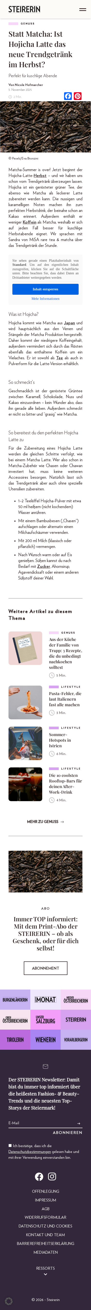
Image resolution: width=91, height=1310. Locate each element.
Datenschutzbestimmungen (29, 1152)
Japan (69, 323)
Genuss (28, 23)
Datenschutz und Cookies (45, 1226)
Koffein (29, 222)
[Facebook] (68, 96)
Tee (59, 358)
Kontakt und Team (45, 1235)
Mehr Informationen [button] (45, 299)
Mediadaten (45, 1252)
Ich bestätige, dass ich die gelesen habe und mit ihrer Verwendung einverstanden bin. (43, 1151)
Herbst (40, 176)
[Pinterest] (78, 96)
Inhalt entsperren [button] (45, 289)
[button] (8, 1301)
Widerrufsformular (45, 1217)
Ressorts (45, 1268)
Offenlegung (45, 1191)
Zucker (43, 566)
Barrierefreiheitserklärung (45, 1244)
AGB (46, 1209)
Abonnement (45, 968)
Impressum (45, 1200)
